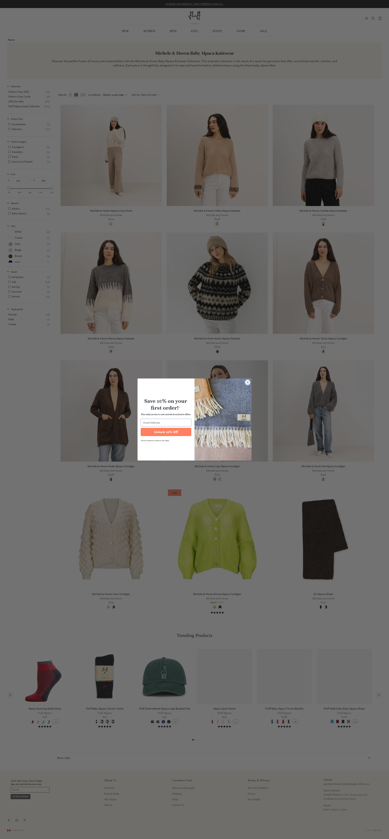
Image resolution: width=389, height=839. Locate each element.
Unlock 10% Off (166, 432)
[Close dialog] (247, 382)
